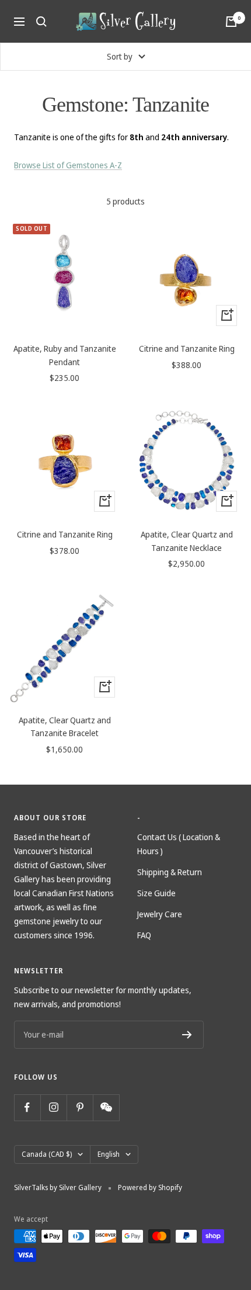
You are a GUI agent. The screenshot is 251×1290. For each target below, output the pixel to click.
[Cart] (231, 21)
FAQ (144, 935)
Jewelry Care (159, 914)
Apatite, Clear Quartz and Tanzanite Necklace (187, 541)
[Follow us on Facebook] (27, 1107)
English (108, 1154)
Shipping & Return (169, 872)
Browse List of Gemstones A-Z (68, 165)
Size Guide (156, 893)
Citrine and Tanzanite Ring (187, 348)
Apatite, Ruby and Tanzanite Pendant (64, 355)
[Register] (187, 1035)
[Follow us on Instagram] (53, 1107)
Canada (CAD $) (47, 1154)
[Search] (41, 21)
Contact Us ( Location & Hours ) (178, 843)
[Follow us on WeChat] (106, 1107)
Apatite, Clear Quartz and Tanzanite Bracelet (65, 726)
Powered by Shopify (150, 1187)
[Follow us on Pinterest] (80, 1107)
